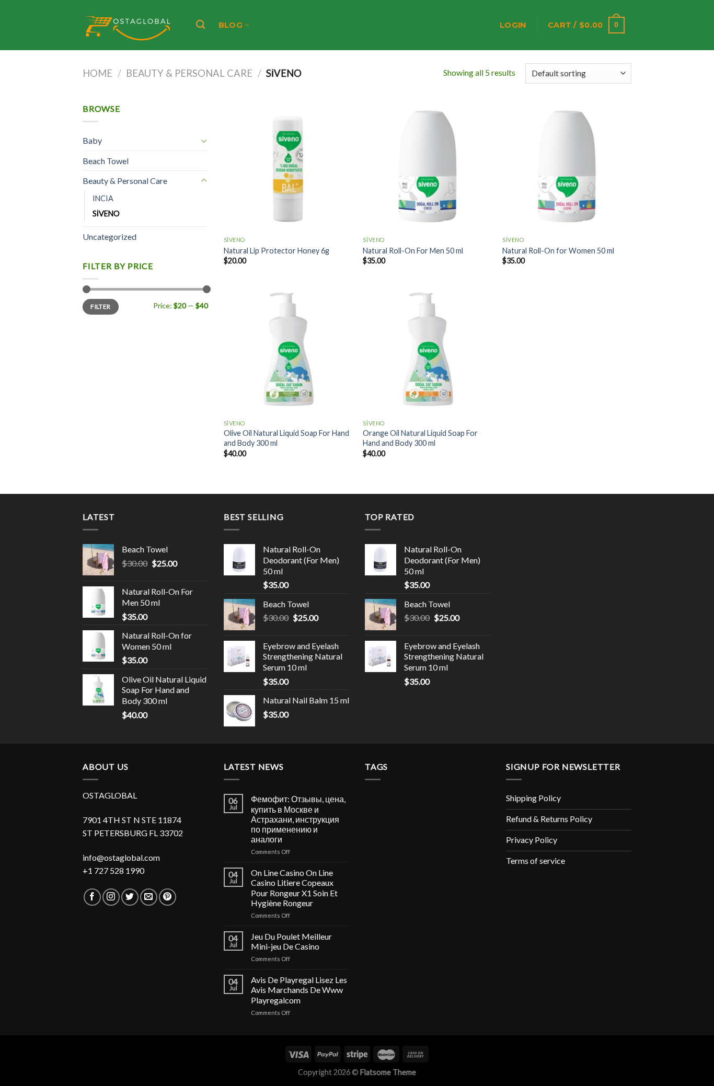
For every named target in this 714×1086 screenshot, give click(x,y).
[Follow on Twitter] (130, 897)
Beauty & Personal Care (189, 73)
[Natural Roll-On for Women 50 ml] (566, 166)
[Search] (200, 24)
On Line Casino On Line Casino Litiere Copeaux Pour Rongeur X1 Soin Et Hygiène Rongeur (294, 888)
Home (97, 73)
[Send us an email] (148, 897)
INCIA (103, 198)
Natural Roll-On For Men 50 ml (413, 250)
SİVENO (106, 213)
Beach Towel (106, 161)
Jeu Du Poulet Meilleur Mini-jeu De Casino (291, 941)
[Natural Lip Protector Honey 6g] (288, 166)
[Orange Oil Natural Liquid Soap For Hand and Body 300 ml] (427, 349)
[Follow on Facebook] (92, 897)
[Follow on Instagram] (111, 897)
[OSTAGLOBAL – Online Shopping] (128, 25)
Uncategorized (109, 236)
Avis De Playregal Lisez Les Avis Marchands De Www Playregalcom (299, 989)
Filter (100, 306)
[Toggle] (204, 140)
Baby (92, 140)
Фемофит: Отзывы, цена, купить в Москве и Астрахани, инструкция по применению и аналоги (298, 819)
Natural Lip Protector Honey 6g (276, 250)
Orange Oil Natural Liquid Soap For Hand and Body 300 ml (420, 438)
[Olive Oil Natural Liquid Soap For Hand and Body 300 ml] (288, 349)
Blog (230, 25)
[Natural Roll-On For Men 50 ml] (427, 166)
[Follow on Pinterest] (167, 897)
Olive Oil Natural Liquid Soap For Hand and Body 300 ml (286, 438)
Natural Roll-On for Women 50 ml (558, 250)
